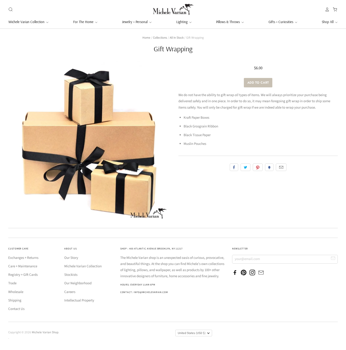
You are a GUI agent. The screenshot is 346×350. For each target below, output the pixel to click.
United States (191, 333)
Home (146, 38)
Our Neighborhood (78, 283)
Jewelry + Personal (135, 22)
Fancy (269, 167)
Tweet (245, 167)
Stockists (70, 274)
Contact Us (16, 308)
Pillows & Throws (228, 22)
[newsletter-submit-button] (333, 259)
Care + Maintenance (22, 266)
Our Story (71, 257)
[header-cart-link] (334, 9)
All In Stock (177, 38)
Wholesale (15, 291)
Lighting (182, 22)
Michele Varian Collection (26, 22)
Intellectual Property (79, 300)
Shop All (328, 22)
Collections (160, 38)
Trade (12, 283)
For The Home (83, 22)
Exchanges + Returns (23, 257)
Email (281, 167)
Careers (69, 291)
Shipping (14, 300)
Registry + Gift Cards (23, 274)
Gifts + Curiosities (281, 22)
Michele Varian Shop (45, 332)
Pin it (258, 167)
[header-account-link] (326, 9)
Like (234, 167)
